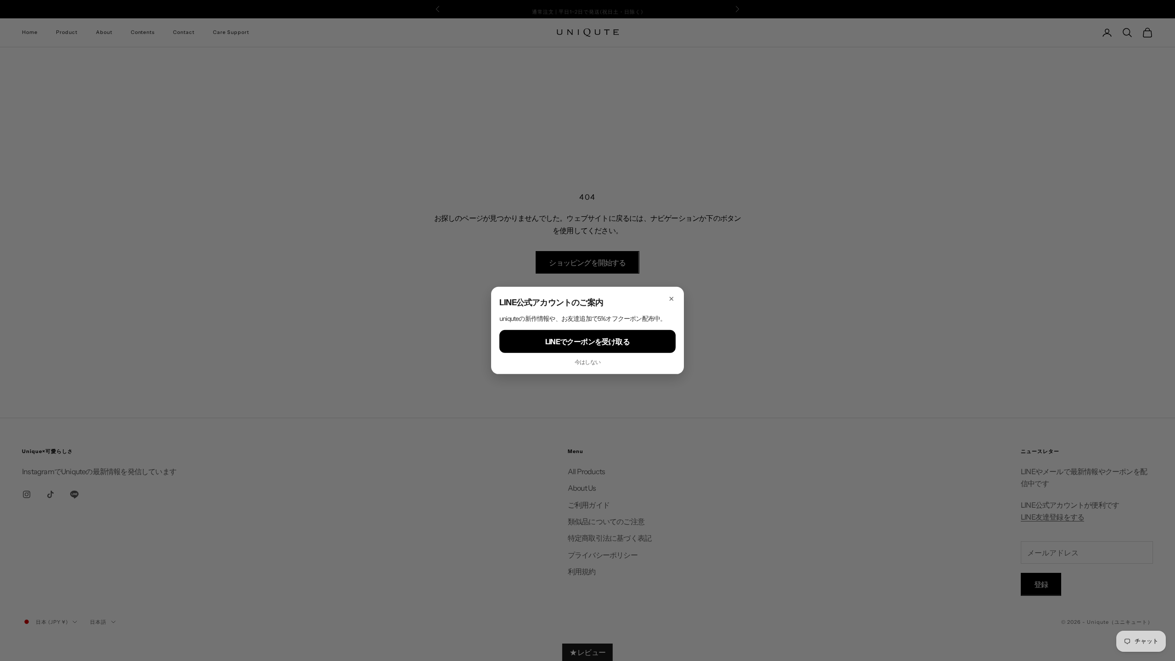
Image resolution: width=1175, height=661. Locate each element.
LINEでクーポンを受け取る (587, 341)
